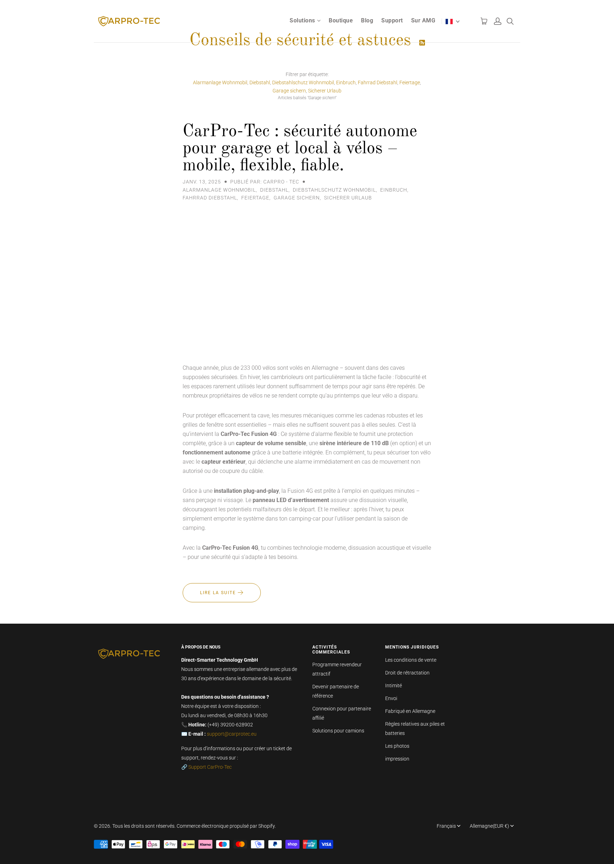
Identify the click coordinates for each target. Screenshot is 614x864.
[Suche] (510, 19)
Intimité (393, 685)
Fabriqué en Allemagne (410, 711)
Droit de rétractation (407, 673)
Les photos (397, 746)
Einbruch (346, 82)
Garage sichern (289, 91)
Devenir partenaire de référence (335, 691)
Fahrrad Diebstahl (377, 82)
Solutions (302, 20)
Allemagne (489, 826)
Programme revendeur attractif (337, 669)
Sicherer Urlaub (324, 91)
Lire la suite (219, 592)
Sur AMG (423, 20)
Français (446, 826)
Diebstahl (259, 82)
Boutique (341, 20)
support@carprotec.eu (232, 734)
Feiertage (409, 82)
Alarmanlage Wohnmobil (220, 82)
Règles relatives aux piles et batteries (415, 728)
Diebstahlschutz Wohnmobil (303, 82)
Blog (367, 20)
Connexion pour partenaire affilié (341, 713)
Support (392, 20)
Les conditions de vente (410, 660)
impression (397, 759)
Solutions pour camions (338, 731)
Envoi (391, 698)
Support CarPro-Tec (210, 767)
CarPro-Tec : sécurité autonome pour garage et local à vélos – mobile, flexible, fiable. (300, 148)
